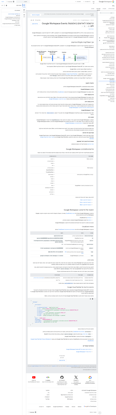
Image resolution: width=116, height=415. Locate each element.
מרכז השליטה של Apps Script (67, 394)
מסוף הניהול (70, 392)
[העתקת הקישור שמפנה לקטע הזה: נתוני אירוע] (86, 260)
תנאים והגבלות (93, 401)
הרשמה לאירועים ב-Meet (85, 204)
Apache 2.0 (54, 365)
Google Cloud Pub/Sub (71, 74)
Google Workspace (85, 20)
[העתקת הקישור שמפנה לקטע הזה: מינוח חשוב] (84, 83)
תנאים (95, 412)
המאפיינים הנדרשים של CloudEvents (66, 229)
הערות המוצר (91, 29)
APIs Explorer (70, 399)
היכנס (3, 1)
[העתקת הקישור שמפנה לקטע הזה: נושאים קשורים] (81, 346)
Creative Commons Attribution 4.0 (72, 365)
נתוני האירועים (90, 144)
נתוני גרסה (94, 396)
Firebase (67, 406)
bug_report (6, 5)
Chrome (73, 406)
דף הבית (92, 20)
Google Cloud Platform (58, 406)
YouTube (47, 399)
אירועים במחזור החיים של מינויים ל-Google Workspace (81, 107)
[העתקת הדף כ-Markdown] (84, 26)
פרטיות (91, 412)
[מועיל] (33, 20)
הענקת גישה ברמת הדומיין (39, 277)
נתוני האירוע (85, 334)
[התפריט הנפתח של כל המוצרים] (83, 1)
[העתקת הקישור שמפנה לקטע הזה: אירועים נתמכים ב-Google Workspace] (64, 149)
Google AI (48, 406)
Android (79, 406)
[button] (107, 69)
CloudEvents (61, 92)
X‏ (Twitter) (47, 396)
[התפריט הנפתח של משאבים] (75, 1)
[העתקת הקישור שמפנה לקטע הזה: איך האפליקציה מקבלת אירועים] (70, 42)
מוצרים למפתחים (92, 394)
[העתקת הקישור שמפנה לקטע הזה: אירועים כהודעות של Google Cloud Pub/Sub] (66, 287)
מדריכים (98, 8)
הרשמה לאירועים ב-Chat (85, 200)
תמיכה (92, 8)
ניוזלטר (48, 394)
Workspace (108, 2)
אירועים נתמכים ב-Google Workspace (74, 123)
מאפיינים (89, 217)
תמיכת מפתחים (93, 399)
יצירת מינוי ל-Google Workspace (83, 351)
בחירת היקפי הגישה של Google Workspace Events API (78, 349)
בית (93, 1)
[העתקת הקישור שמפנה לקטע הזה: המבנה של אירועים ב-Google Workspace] (62, 210)
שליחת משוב (35, 23)
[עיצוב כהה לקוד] (92, 299)
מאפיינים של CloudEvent (78, 331)
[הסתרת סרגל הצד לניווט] (99, 412)
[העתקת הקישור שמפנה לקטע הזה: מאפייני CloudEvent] (80, 227)
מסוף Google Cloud (69, 396)
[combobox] (23, 1)
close (2, 5)
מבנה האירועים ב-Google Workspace (57, 99)
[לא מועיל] (31, 20)
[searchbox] (107, 13)
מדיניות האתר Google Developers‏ (37, 365)
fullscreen (4, 5)
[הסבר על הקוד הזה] (90, 299)
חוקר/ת (104, 8)
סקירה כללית (111, 8)
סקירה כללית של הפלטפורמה (90, 392)
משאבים (79, 1)
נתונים (89, 220)
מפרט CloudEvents (70, 213)
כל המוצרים (87, 1)
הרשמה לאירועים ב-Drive (85, 202)
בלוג (48, 392)
